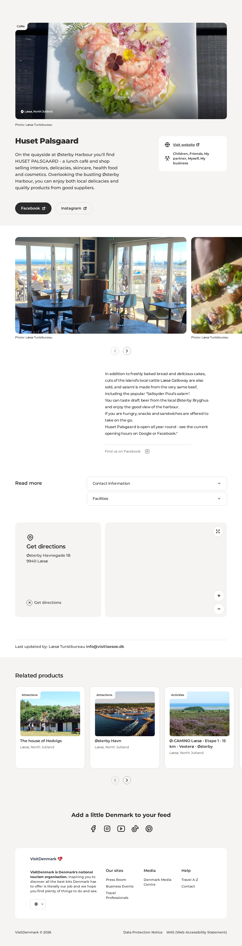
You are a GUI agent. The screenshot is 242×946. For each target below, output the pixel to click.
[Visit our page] (107, 829)
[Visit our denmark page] (93, 829)
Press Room (116, 880)
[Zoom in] (219, 595)
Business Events (120, 886)
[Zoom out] (219, 609)
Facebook (30, 208)
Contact (188, 886)
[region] (166, 569)
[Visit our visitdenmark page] (121, 829)
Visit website (184, 145)
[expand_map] (218, 531)
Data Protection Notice (143, 932)
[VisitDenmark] (46, 858)
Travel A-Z (190, 880)
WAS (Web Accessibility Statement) (196, 932)
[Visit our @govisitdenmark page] (135, 829)
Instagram (71, 208)
